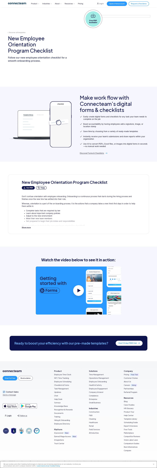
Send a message (9, 395)
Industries (46, 4)
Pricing (80, 4)
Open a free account (117, 4)
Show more (26, 227)
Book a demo (26, 378)
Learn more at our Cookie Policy (48, 466)
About (57, 4)
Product (34, 4)
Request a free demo (139, 4)
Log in (101, 3)
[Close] (153, 464)
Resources (69, 4)
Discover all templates (17, 32)
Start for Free (10, 378)
